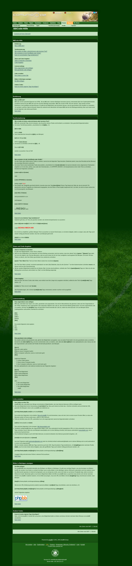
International (30, 25)
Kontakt (83, 544)
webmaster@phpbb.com (35, 441)
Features (52, 544)
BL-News (76, 23)
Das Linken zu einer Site (21, 75)
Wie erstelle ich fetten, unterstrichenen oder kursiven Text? (31, 51)
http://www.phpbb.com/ (43, 426)
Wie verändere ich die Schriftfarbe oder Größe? (28, 53)
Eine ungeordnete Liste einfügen (24, 68)
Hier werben (28, 544)
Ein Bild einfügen (19, 81)
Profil (63, 25)
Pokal (26, 23)
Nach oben (18, 111)
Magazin (70, 23)
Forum (64, 23)
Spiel (37, 25)
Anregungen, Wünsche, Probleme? (65, 544)
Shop (58, 23)
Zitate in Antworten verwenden (23, 60)
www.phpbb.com (83, 430)
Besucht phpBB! (42, 415)
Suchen (73, 25)
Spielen (20, 23)
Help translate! (93, 20)
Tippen (31, 23)
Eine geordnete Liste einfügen (23, 70)
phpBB (51, 540)
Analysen (45, 23)
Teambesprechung (53, 25)
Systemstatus (41, 544)
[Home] (26, 15)
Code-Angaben (19, 62)
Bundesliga (17, 25)
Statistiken (38, 23)
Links (78, 544)
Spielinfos (53, 23)
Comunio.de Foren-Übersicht (22, 34)
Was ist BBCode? (19, 45)
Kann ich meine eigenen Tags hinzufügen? (27, 86)
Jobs (34, 544)
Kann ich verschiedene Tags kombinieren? (27, 55)
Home (15, 23)
